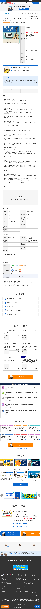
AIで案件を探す (5, 606)
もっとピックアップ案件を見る (21, 448)
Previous (1, 495)
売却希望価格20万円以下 (22, 372)
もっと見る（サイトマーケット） (20, 417)
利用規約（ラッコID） (27, 580)
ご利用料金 (18, 574)
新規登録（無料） (20, 197)
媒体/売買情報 (11, 92)
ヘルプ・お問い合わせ (19, 586)
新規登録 (25, 574)
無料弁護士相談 (18, 578)
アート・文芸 (35, 372)
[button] (7, 574)
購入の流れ (3, 591)
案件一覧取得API (18, 591)
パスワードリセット (27, 576)
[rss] (9, 574)
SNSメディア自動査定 (5, 584)
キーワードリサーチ (35, 576)
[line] (13, 574)
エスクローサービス (19, 575)
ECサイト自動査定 (5, 586)
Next (39, 495)
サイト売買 (34, 575)
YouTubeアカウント (14, 372)
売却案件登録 (4, 579)
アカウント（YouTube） (11, 13)
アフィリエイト (34, 586)
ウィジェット (18, 590)
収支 (29, 89)
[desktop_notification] (2, 576)
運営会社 (25, 588)
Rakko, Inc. (21, 607)
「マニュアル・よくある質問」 (15, 553)
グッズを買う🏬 (26, 591)
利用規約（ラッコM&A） (27, 582)
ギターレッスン (18, 13)
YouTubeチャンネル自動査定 (6, 583)
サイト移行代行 (18, 576)
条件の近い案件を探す (23, 8)
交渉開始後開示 (28, 27)
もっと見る (20, 484)
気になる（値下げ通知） (34, 16)
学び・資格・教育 (29, 372)
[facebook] (3, 574)
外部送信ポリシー (26, 584)
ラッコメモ (34, 596)
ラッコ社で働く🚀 (26, 590)
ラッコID (33, 574)
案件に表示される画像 (5, 600)
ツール (33, 587)
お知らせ (17, 584)
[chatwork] (5, 574)
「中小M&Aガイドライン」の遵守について (20, 606)
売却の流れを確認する (18, 525)
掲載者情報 (30, 92)
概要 (11, 89)
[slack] (11, 574)
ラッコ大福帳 (34, 592)
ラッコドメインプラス (35, 595)
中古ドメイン (34, 584)
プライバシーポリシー (27, 583)
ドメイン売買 (34, 583)
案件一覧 (6, 13)
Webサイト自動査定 (5, 582)
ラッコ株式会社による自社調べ (34, 599)
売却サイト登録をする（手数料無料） (21, 523)
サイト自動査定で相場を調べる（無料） (21, 526)
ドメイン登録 (34, 582)
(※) (14, 3)
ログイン (13, 197)
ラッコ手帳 (34, 591)
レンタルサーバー (35, 578)
